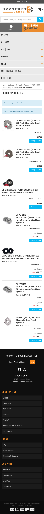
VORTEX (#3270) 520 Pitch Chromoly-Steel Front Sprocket (28, 320)
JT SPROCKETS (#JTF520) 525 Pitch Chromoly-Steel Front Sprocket (28, 152)
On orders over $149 (31, 27)
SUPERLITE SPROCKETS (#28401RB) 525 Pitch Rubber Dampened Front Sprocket (20, 257)
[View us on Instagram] (24, 370)
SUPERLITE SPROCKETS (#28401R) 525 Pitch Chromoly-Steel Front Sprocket (28, 219)
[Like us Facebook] (19, 370)
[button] (22, 19)
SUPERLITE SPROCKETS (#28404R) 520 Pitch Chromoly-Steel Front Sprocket (28, 288)
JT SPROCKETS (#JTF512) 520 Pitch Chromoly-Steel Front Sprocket (28, 123)
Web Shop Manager (25, 505)
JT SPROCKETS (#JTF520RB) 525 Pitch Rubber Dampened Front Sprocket (20, 191)
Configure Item (36, 141)
